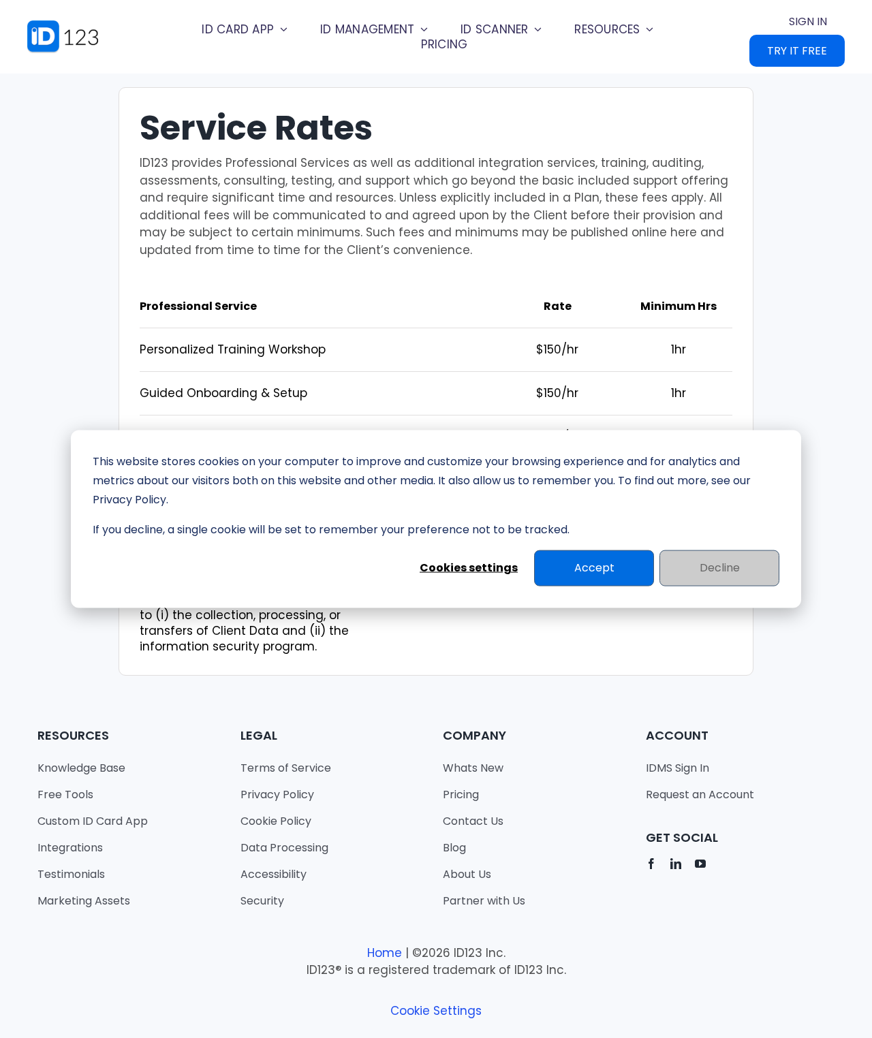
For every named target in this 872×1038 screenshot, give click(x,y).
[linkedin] (675, 863)
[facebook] (651, 863)
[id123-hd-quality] (71, 26)
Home (384, 953)
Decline (720, 568)
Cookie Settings (436, 1011)
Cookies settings (469, 568)
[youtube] (700, 863)
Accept (594, 568)
